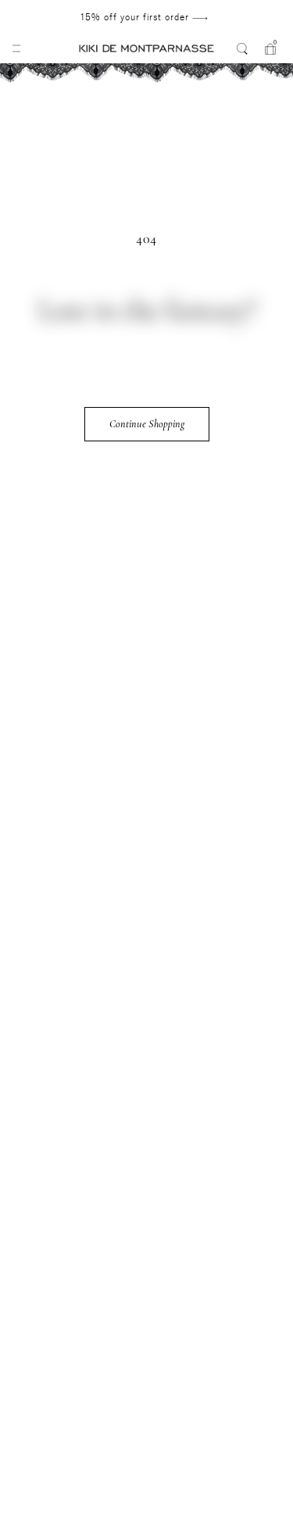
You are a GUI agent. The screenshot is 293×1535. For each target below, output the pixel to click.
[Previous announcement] (41, 17)
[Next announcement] (246, 17)
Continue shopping (146, 423)
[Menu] (16, 48)
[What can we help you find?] (242, 48)
